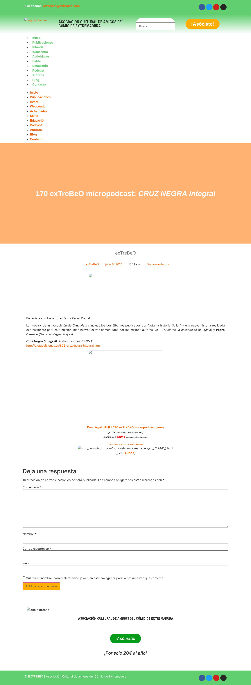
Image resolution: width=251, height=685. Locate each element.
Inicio (36, 38)
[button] (125, 89)
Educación (40, 66)
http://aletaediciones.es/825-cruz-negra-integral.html (63, 345)
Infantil (37, 47)
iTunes (128, 453)
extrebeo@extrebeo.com (61, 6)
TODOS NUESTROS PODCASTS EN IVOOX (125, 444)
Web (26, 563)
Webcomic (40, 52)
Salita (36, 61)
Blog (35, 80)
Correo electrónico (37, 548)
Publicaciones (42, 42)
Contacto (39, 84)
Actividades (41, 56)
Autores (38, 75)
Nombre (29, 533)
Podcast (38, 70)
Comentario (32, 487)
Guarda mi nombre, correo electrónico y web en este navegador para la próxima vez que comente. (95, 578)
